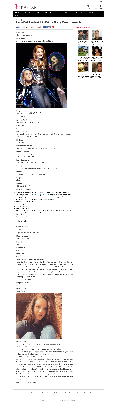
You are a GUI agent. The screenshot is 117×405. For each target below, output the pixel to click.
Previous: (18, 20)
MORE (17, 15)
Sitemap (93, 393)
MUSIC (65, 12)
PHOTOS (27, 12)
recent (101, 8)
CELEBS (37, 12)
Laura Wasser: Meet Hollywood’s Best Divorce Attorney (97, 42)
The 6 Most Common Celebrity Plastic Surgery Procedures (96, 58)
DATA (91, 12)
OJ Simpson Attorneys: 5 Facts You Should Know (83, 42)
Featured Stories (84, 28)
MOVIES (48, 12)
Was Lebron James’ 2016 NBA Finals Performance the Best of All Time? (83, 75)
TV (57, 12)
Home (17, 12)
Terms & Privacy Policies (51, 393)
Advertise (68, 393)
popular (88, 8)
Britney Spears (32, 374)
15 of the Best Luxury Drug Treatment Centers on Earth (83, 58)
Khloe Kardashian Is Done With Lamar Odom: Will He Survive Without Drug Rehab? (96, 75)
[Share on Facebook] (47, 27)
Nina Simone (59, 374)
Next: (23, 20)
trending (95, 8)
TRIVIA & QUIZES (78, 12)
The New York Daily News (42, 194)
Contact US (81, 393)
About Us (33, 393)
